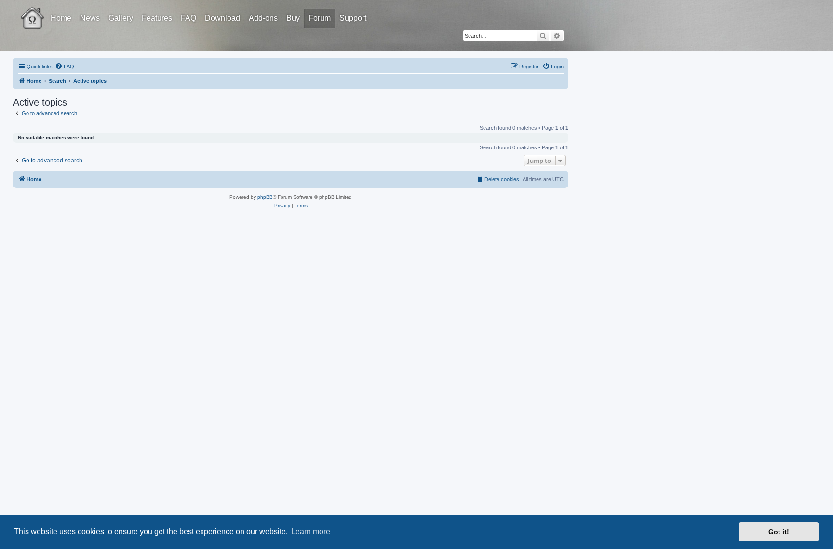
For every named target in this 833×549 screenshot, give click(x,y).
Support (352, 18)
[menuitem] (64, 66)
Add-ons (263, 18)
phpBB (265, 197)
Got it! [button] (778, 532)
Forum (320, 18)
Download (222, 18)
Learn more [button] (310, 531)
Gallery (120, 18)
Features (157, 18)
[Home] (41, 11)
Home (61, 18)
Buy (293, 18)
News (90, 18)
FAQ (188, 18)
